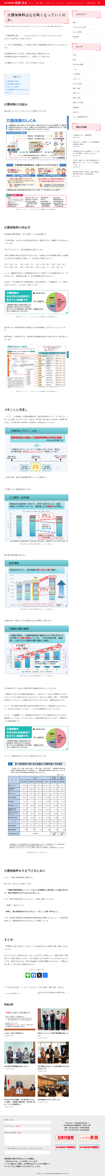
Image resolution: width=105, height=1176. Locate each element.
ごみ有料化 (76, 74)
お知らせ (60, 26)
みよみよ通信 (46, 26)
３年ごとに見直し (12, 87)
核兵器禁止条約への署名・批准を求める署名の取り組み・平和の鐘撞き (86, 174)
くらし (33, 26)
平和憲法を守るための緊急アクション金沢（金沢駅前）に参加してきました (86, 153)
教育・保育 (76, 98)
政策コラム (76, 93)
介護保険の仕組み (12, 81)
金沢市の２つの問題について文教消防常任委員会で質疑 (86, 144)
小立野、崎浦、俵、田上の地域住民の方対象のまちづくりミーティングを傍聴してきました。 (86, 163)
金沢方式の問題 (78, 64)
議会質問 (76, 37)
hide (18, 77)
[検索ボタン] (99, 3)
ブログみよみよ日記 (23, 26)
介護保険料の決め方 (13, 84)
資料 (74, 22)
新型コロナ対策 (78, 102)
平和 (74, 55)
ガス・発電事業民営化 (80, 117)
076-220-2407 (74, 1128)
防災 (74, 59)
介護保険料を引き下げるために (17, 89)
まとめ (8, 92)
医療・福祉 (54, 26)
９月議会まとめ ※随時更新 (82, 136)
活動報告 (76, 107)
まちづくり (39, 26)
